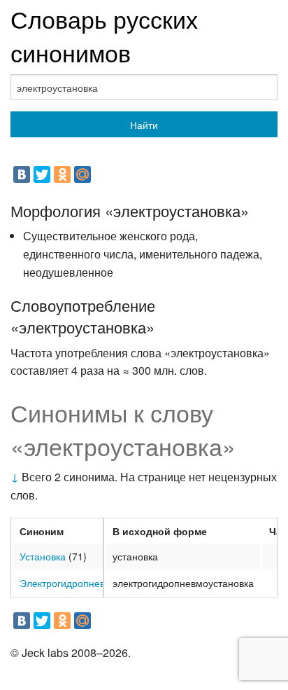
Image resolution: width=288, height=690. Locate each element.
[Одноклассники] (62, 174)
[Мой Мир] (82, 174)
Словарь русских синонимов (104, 35)
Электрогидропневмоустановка (91, 583)
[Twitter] (42, 174)
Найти (144, 125)
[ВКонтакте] (21, 174)
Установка (43, 556)
